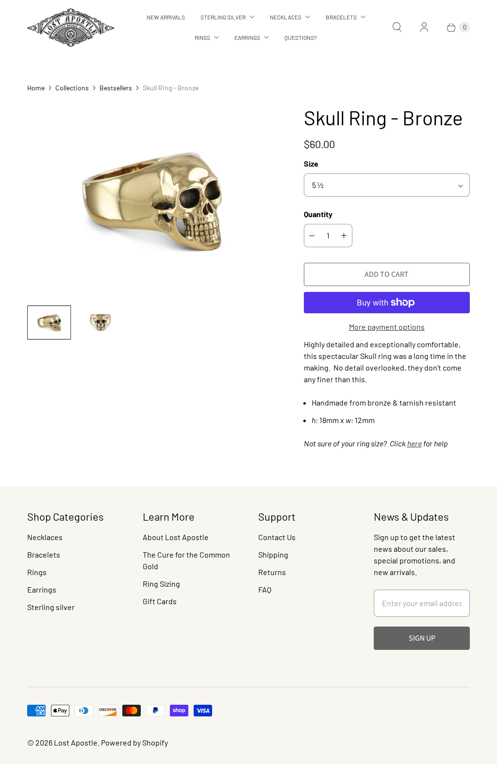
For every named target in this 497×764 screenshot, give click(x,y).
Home (36, 88)
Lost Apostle (76, 742)
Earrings (247, 37)
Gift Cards (160, 601)
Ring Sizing (161, 583)
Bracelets (341, 17)
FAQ (264, 589)
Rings (202, 37)
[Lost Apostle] (71, 27)
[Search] (397, 27)
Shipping (273, 554)
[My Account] (424, 27)
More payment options (387, 326)
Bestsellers (115, 88)
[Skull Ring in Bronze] (152, 201)
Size (311, 163)
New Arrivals (166, 17)
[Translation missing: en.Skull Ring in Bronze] (49, 323)
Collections (72, 88)
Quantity (318, 214)
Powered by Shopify (134, 742)
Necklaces (285, 17)
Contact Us (277, 537)
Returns (272, 572)
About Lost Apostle (176, 537)
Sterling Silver (223, 17)
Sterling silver (51, 606)
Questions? (300, 37)
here (414, 443)
